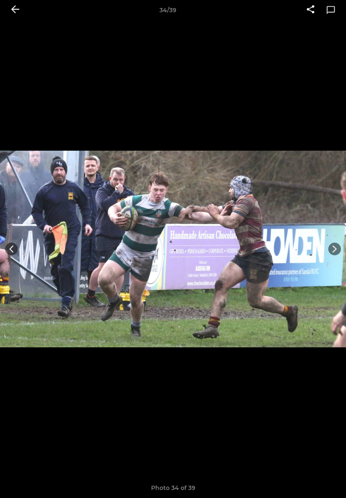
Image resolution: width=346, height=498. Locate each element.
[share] (310, 10)
